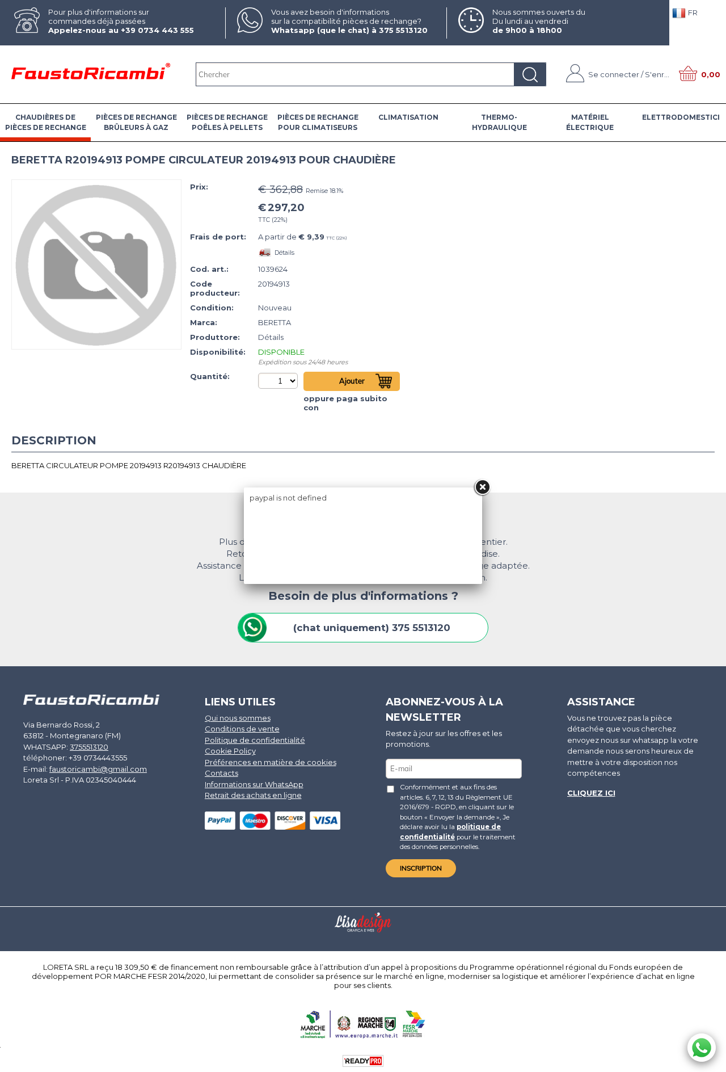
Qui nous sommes (238, 717)
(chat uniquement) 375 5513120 (371, 627)
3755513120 (89, 746)
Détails (284, 253)
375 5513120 (403, 30)
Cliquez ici (591, 792)
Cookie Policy (230, 750)
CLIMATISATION (408, 117)
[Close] (482, 487)
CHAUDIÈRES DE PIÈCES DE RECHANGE (45, 122)
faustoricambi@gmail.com (98, 768)
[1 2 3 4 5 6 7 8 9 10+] (279, 380)
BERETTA (274, 322)
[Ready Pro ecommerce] (363, 1061)
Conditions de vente (242, 728)
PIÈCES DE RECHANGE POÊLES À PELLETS (227, 122)
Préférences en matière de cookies (270, 762)
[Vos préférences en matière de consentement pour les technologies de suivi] (706, 1061)
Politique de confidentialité (255, 740)
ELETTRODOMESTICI (681, 117)
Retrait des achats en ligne (253, 795)
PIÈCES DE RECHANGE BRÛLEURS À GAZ (136, 122)
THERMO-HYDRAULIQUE (499, 122)
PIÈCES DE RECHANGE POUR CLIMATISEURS (317, 122)
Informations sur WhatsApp (254, 784)
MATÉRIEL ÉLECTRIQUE (590, 122)
